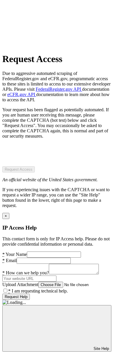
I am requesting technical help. (38, 290)
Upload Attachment (20, 284)
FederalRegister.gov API (59, 89)
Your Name (14, 254)
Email (9, 260)
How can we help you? (25, 272)
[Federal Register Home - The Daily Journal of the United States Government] (46, 44)
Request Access (18, 169)
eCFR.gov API (21, 94)
